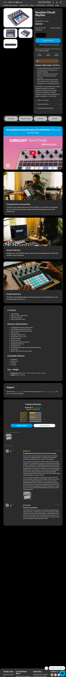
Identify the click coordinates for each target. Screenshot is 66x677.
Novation (39, 18)
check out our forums (49, 391)
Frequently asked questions (45, 108)
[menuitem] (57, 5)
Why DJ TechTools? (43, 100)
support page (19, 391)
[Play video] (33, 153)
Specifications (26, 118)
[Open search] (53, 2)
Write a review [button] (21, 425)
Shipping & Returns (43, 104)
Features (11, 118)
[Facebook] (52, 675)
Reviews (54, 118)
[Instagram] (55, 675)
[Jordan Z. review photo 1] (27, 496)
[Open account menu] (57, 2)
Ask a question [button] (44, 425)
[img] (27, 451)
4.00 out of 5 (37, 407)
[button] (39, 21)
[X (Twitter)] (59, 675)
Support (40, 118)
